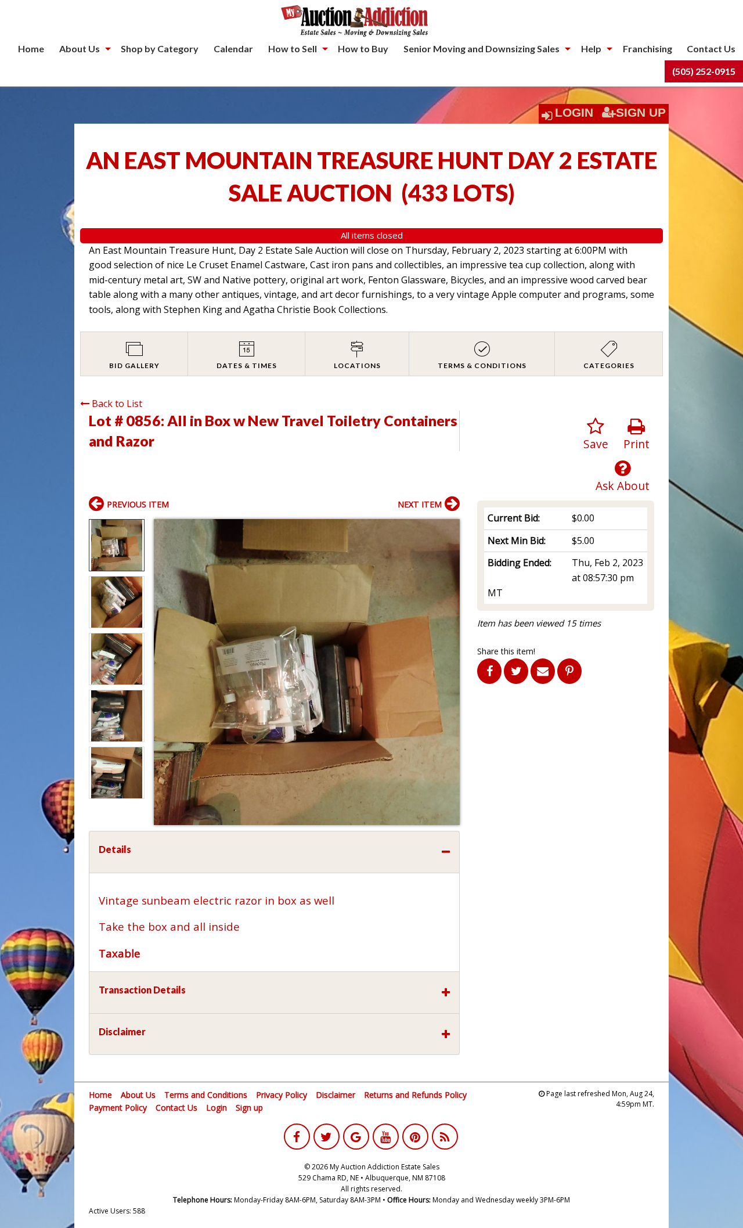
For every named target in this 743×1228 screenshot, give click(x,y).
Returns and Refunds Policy (415, 1094)
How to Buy (363, 48)
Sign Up (641, 113)
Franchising (647, 48)
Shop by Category (160, 48)
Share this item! (506, 651)
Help (591, 48)
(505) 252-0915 (703, 71)
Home (31, 48)
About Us (79, 48)
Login (574, 113)
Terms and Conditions (205, 1094)
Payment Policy (118, 1107)
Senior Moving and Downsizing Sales (481, 48)
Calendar (233, 48)
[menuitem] (31, 49)
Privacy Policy (281, 1094)
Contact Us (711, 48)
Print (636, 444)
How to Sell (292, 48)
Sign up (249, 1107)
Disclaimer (335, 1094)
